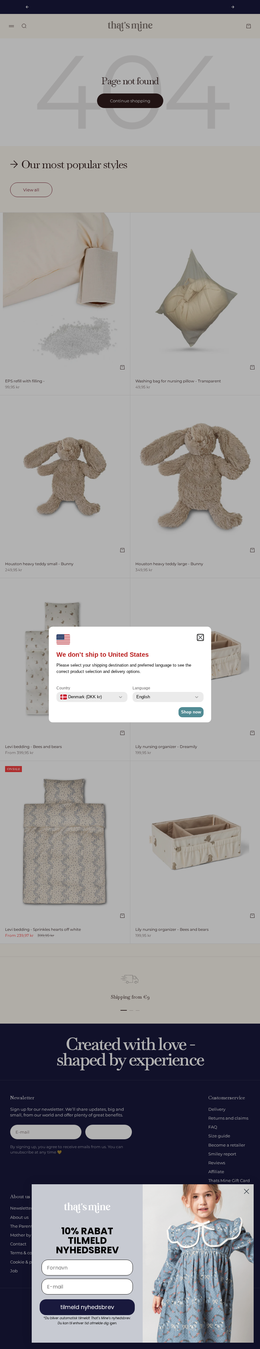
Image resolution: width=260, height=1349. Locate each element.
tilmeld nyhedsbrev (87, 1307)
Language (141, 688)
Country (63, 688)
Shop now (191, 712)
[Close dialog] (246, 1191)
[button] (200, 637)
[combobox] (81, 697)
